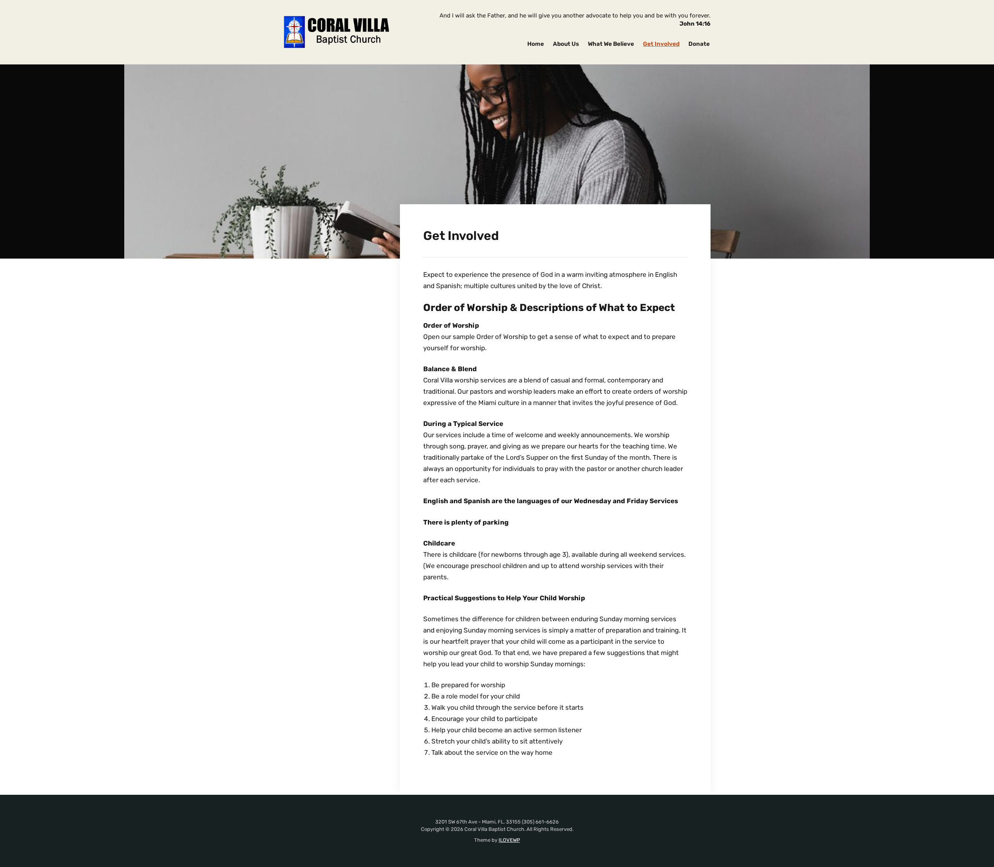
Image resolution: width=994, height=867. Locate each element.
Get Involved (661, 43)
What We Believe (611, 43)
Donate (699, 43)
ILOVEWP (509, 840)
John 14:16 (695, 23)
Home (535, 43)
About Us (566, 43)
